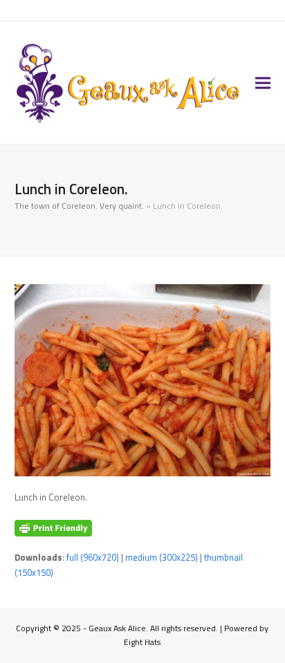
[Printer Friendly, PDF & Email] (53, 528)
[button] (262, 82)
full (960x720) (92, 557)
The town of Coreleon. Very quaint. (79, 205)
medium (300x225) (161, 557)
